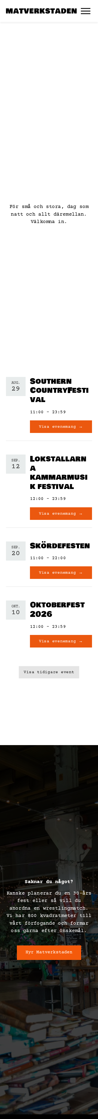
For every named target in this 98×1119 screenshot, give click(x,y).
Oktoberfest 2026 (57, 609)
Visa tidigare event (49, 672)
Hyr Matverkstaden (49, 952)
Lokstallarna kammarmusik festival (59, 473)
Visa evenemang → (61, 426)
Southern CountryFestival (59, 391)
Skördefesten (60, 546)
